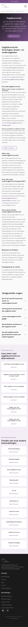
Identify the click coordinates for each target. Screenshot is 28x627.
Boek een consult (14, 36)
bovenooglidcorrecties (14, 68)
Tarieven (3, 579)
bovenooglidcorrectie (14, 123)
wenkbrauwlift (6, 125)
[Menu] (25, 6)
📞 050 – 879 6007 (14, 1)
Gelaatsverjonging (6, 605)
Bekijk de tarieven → (9, 148)
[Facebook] (3, 610)
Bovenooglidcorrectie (7, 608)
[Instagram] (7, 610)
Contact (3, 585)
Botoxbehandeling (6, 596)
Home (2, 11)
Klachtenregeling (6, 588)
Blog (2, 582)
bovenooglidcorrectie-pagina (14, 79)
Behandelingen (10, 11)
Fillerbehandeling (6, 599)
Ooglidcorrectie (5, 602)
